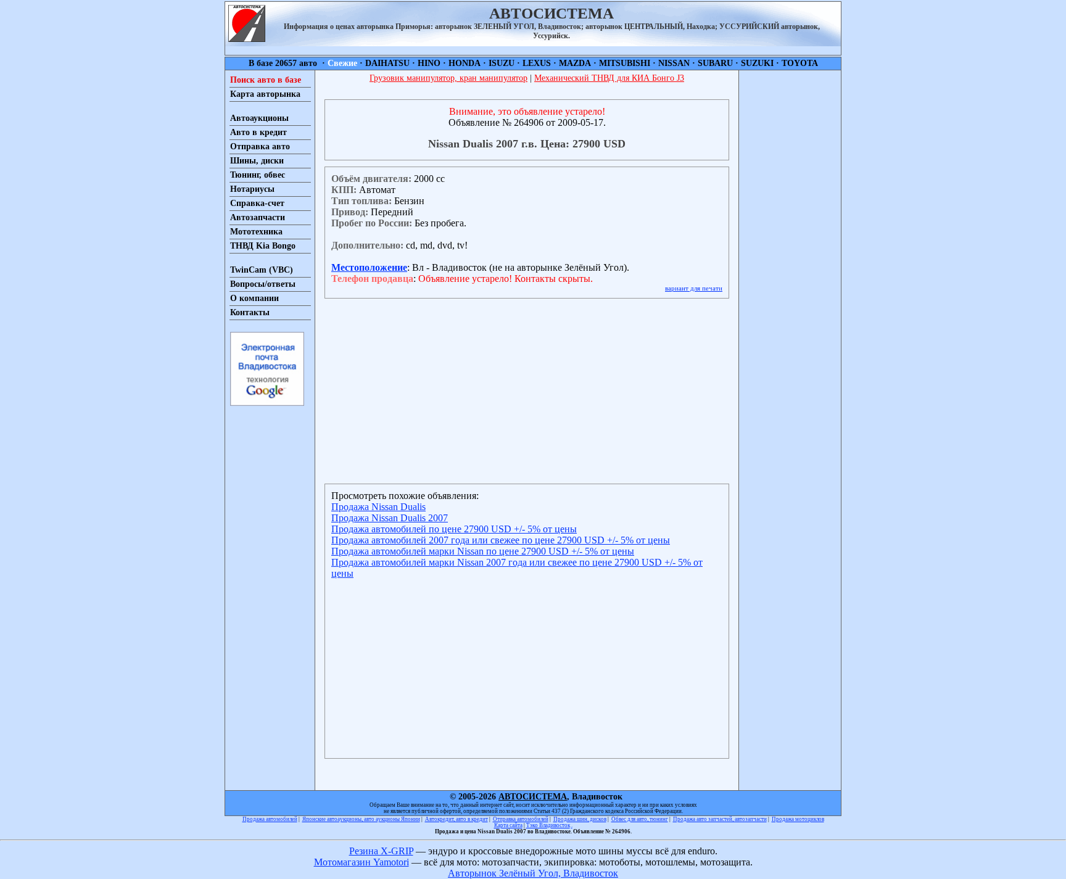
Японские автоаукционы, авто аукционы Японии (361, 819)
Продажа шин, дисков (579, 819)
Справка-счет (257, 203)
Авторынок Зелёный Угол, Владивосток (533, 873)
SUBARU (715, 63)
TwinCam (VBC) (261, 269)
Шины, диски (257, 160)
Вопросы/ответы (262, 284)
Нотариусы (252, 189)
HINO (429, 63)
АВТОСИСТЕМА (532, 796)
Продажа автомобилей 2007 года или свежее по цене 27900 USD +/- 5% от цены (500, 540)
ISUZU (501, 63)
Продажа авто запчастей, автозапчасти (720, 819)
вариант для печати (693, 288)
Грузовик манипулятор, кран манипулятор (448, 78)
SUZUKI (757, 63)
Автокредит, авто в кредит (456, 819)
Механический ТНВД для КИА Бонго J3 (609, 78)
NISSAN (674, 63)
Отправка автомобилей (520, 819)
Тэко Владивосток (548, 825)
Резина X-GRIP (381, 851)
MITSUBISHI (624, 63)
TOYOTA (800, 63)
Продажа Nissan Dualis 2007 (389, 518)
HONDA (464, 63)
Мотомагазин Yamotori (361, 862)
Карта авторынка (265, 94)
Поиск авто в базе (265, 80)
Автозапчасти (257, 217)
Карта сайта (508, 825)
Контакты (250, 312)
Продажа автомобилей (269, 819)
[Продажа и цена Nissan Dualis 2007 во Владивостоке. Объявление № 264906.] (246, 38)
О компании (254, 298)
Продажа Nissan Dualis (378, 506)
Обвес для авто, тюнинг (639, 819)
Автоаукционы (259, 118)
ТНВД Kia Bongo (262, 245)
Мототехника (256, 231)
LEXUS (537, 63)
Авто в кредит (258, 132)
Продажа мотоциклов (798, 819)
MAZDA (575, 63)
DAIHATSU (387, 63)
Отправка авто (260, 146)
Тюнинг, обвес (257, 175)
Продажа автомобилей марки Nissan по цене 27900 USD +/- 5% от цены (482, 551)
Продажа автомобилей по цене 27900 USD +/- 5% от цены (454, 529)
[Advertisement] (790, 255)
